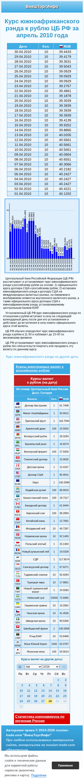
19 (35, 696)
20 (43, 696)
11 (28, 690)
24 (21, 701)
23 (64, 696)
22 (57, 696)
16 (64, 690)
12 (35, 690)
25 (28, 701)
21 (50, 696)
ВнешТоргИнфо (42, 6)
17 (21, 696)
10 (21, 690)
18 (28, 696)
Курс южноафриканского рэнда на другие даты (42, 356)
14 (50, 690)
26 (35, 701)
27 (43, 701)
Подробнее (38, 775)
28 (50, 701)
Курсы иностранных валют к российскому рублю (39, 368)
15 (57, 690)
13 (43, 690)
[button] (65, 766)
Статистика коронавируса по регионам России (39, 719)
